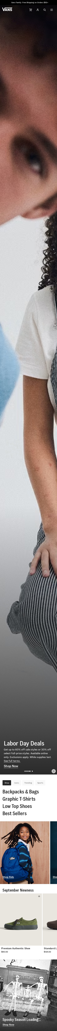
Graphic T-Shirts (19, 798)
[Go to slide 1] (24, 771)
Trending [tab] (28, 783)
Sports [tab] (40, 783)
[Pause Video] (54, 771)
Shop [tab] (7, 783)
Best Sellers (15, 813)
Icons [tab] (16, 783)
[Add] (39, 896)
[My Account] (37, 9)
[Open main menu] (51, 9)
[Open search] (44, 9)
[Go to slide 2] (29, 771)
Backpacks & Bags (21, 791)
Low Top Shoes (17, 806)
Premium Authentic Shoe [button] (15, 948)
